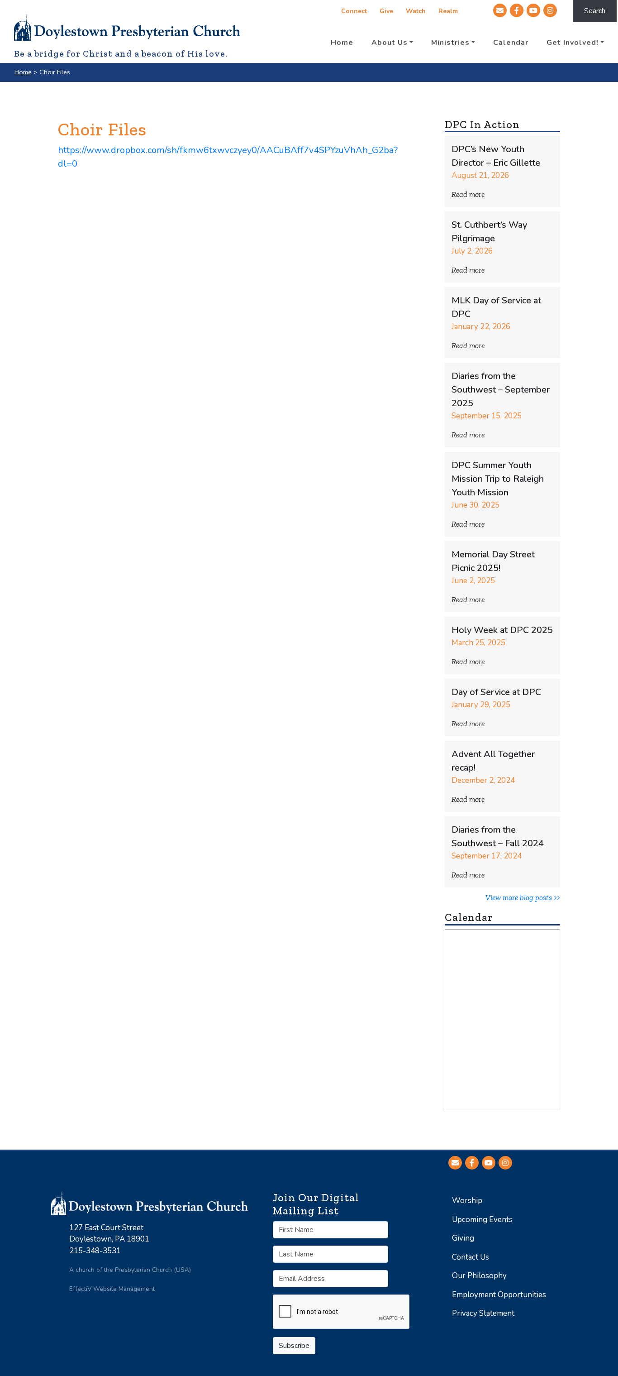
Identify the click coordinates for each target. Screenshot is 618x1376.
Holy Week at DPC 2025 (502, 630)
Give (386, 11)
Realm (448, 11)
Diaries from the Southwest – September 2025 (501, 389)
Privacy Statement (483, 1313)
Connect (354, 11)
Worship (467, 1200)
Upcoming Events (482, 1219)
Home (23, 72)
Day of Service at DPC (496, 692)
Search (594, 11)
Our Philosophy (479, 1276)
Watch (416, 11)
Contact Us (470, 1257)
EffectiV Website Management (112, 1289)
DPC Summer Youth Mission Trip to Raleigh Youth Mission (498, 479)
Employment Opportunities (499, 1295)
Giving (463, 1238)
